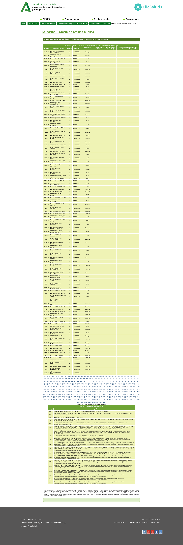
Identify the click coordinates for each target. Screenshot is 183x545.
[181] (59, 391)
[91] (117, 381)
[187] (82, 391)
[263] (74, 399)
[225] (126, 394)
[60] (120, 378)
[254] (138, 397)
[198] (123, 391)
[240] (85, 397)
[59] (117, 378)
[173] (126, 389)
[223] (119, 394)
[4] (52, 376)
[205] (52, 394)
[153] (52, 389)
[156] (63, 389)
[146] (123, 386)
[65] (135, 378)
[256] (48, 399)
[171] (119, 389)
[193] (104, 391)
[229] (44, 397)
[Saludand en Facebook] (156, 532)
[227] (134, 394)
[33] (134, 376)
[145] (119, 386)
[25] (110, 376)
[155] (59, 389)
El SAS (46, 19)
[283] (85, 402)
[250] (123, 397)
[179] (52, 391)
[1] (45, 376)
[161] (82, 389)
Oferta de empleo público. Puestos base (72, 24)
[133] (74, 386)
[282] (82, 402)
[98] (138, 381)
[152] (48, 389)
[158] (70, 389)
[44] (72, 378)
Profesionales (102, 19)
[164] (93, 389)
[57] (111, 378)
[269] (96, 399)
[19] (92, 376)
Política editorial (119, 522)
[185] (74, 391)
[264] (78, 399)
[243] (96, 397)
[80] (84, 381)
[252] (130, 397)
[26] (113, 376)
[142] (108, 386)
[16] (83, 376)
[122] (129, 384)
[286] (96, 402)
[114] (100, 384)
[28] (119, 376)
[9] (63, 376)
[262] (70, 399)
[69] (51, 381)
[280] (138, 399)
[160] (78, 389)
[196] (115, 391)
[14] (77, 376)
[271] (104, 399)
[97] (135, 381)
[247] (111, 397)
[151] (44, 389)
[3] (49, 376)
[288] (104, 402)
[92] (120, 381)
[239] (82, 397)
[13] (74, 376)
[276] (123, 399)
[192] (100, 391)
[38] (54, 378)
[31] (128, 376)
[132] (70, 386)
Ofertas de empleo (48, 24)
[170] (115, 389)
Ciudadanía (72, 19)
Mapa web (155, 519)
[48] (84, 378)
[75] (69, 381)
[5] (54, 376)
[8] (61, 376)
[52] (96, 378)
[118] (114, 384)
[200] (130, 391)
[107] (74, 384)
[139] (96, 386)
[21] (98, 376)
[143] (111, 386)
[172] (123, 389)
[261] (67, 399)
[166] (100, 389)
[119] (118, 384)
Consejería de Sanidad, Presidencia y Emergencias (42, 522)
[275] (119, 399)
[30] (125, 376)
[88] (108, 381)
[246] (108, 397)
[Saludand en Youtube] (152, 532)
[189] (89, 391)
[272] (108, 399)
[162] (85, 389)
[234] (63, 397)
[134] (78, 386)
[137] (89, 386)
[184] (70, 391)
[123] (133, 384)
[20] (95, 376)
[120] (122, 384)
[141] (104, 386)
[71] (57, 381)
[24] (107, 376)
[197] (119, 391)
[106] (71, 384)
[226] (130, 394)
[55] (105, 378)
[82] (90, 381)
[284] (89, 402)
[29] (122, 376)
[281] (78, 402)
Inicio (23, 24)
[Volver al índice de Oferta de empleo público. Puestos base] (68, 30)
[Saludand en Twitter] (160, 532)
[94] (126, 381)
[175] (134, 389)
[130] (63, 386)
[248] (115, 397)
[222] (115, 394)
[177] (44, 391)
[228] (138, 394)
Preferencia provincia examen (87, 48)
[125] (44, 386)
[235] (67, 397)
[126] (48, 386)
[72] (60, 381)
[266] (85, 399)
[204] (48, 394)
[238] (78, 397)
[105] (67, 384)
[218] (100, 394)
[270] (100, 399)
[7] (58, 376)
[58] (114, 378)
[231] (52, 397)
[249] (119, 397)
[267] (89, 399)
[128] (55, 386)
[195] (111, 391)
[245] (104, 397)
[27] (116, 376)
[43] (69, 378)
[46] (78, 378)
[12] (71, 376)
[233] (59, 397)
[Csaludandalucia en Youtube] (148, 532)
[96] (132, 381)
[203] (44, 394)
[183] (67, 391)
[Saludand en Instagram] (144, 532)
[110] (86, 384)
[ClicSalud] (148, 7)
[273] (111, 399)
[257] (52, 399)
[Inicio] (48, 7)
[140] (100, 386)
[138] (93, 386)
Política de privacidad (138, 522)
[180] (55, 391)
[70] (54, 381)
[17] (86, 376)
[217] (96, 394)
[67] (45, 381)
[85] (99, 381)
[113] (96, 384)
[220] (108, 394)
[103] (60, 384)
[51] (93, 378)
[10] (66, 376)
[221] (111, 394)
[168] (108, 389)
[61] (123, 378)
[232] (55, 397)
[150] (138, 386)
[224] (123, 394)
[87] (105, 381)
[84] (96, 381)
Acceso (69, 48)
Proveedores (133, 19)
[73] (63, 381)
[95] (129, 381)
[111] (89, 384)
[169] (111, 389)
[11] (69, 376)
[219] (104, 394)
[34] (137, 376)
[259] (59, 399)
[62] (126, 378)
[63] (129, 378)
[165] (96, 389)
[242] (93, 397)
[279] (134, 399)
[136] (85, 386)
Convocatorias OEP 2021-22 (100, 24)
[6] (56, 376)
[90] (114, 381)
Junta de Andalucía (28, 526)
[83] (93, 381)
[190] (93, 391)
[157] (67, 389)
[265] (82, 399)
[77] (75, 381)
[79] (81, 381)
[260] (63, 399)
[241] (89, 397)
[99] (45, 384)
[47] (81, 378)
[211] (74, 394)
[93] (123, 381)
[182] (63, 391)
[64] (132, 378)
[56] (108, 378)
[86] (102, 381)
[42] (66, 378)
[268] (93, 399)
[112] (93, 384)
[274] (115, 399)
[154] (55, 389)
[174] (130, 389)
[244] (100, 397)
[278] (130, 399)
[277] (126, 399)
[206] (56, 394)
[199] (126, 391)
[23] (104, 376)
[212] (78, 394)
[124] (137, 384)
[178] (48, 391)
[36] (48, 378)
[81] (87, 381)
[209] (67, 394)
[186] (78, 391)
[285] (93, 402)
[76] (72, 381)
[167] (104, 389)
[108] (78, 384)
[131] (67, 386)
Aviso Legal (155, 522)
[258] (55, 399)
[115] (104, 384)
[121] (125, 384)
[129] (59, 386)
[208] (63, 394)
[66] (138, 378)
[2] (47, 376)
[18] (89, 376)
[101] (52, 384)
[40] (60, 378)
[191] (96, 391)
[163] (89, 389)
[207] (59, 394)
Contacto (144, 519)
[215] (89, 394)
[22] (101, 376)
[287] (100, 402)
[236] (70, 397)
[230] (48, 397)
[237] (74, 397)
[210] (70, 394)
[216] (93, 394)
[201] (134, 391)
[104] (63, 384)
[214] (85, 394)
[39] (57, 378)
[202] (138, 391)
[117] (111, 384)
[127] (52, 386)
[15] (80, 376)
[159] (74, 389)
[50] (90, 378)
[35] (45, 378)
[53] (99, 378)
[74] (66, 381)
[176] (138, 389)
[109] (82, 384)
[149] (134, 386)
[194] (108, 391)
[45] (75, 378)
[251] (126, 397)
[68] (48, 381)
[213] (82, 394)
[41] (63, 378)
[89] (111, 381)
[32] (131, 376)
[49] (87, 378)
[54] (102, 378)
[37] (51, 378)
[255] (44, 399)
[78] (78, 381)
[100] (48, 384)
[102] (56, 384)
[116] (107, 384)
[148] (130, 386)
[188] (85, 391)
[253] (134, 397)
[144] (115, 386)
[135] (82, 386)
